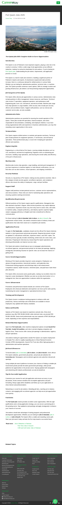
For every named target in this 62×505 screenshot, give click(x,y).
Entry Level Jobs (20, 468)
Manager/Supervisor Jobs (22, 474)
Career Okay (9, 18)
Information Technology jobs (8, 461)
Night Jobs (19, 460)
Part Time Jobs (50, 472)
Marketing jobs (5, 463)
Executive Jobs (20, 470)
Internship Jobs (50, 470)
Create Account (35, 468)
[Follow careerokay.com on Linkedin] (59, 503)
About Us (4, 482)
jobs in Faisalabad (51, 463)
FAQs (3, 493)
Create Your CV (35, 458)
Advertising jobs (5, 470)
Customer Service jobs (7, 460)
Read (33, 463)
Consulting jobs (5, 474)
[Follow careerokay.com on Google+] (53, 503)
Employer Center (36, 472)
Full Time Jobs (50, 468)
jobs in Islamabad (21, 352)
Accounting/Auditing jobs (7, 467)
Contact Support (35, 474)
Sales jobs (4, 458)
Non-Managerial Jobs (22, 472)
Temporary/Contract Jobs (52, 474)
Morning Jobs (20, 458)
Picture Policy (5, 486)
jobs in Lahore (50, 460)
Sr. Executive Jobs (21, 475)
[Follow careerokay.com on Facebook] (50, 503)
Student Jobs (20, 477)
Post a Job (34, 470)
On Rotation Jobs (21, 461)
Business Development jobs (8, 465)
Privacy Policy (5, 484)
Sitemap (4, 488)
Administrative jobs (6, 472)
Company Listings (36, 461)
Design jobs (4, 468)
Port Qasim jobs (10, 71)
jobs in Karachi (43, 218)
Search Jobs (35, 460)
